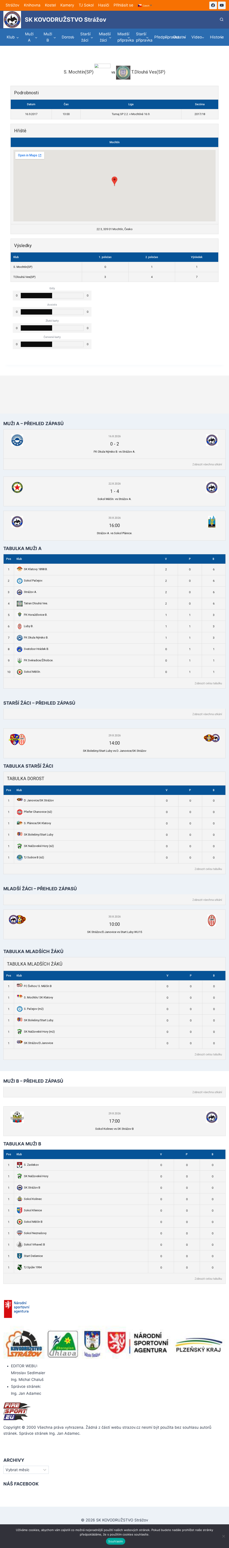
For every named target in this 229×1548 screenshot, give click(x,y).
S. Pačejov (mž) (34, 1008)
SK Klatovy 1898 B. (36, 569)
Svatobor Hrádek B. (36, 649)
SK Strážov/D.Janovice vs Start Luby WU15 (114, 932)
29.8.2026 (114, 735)
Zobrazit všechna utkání (207, 464)
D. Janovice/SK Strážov (39, 800)
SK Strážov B (32, 1187)
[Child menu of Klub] (12, 37)
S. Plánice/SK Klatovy (37, 823)
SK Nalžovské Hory (36, 1176)
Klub (19, 559)
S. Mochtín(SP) (22, 267)
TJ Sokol (86, 5)
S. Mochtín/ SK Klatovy (38, 997)
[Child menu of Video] (198, 37)
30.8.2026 (114, 517)
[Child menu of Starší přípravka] (142, 37)
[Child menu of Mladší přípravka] (123, 37)
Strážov (12, 5)
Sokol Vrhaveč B (34, 1244)
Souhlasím (115, 1541)
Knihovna (32, 5)
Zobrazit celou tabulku (208, 683)
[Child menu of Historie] (216, 37)
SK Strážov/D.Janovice (38, 1043)
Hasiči (103, 5)
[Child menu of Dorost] (68, 37)
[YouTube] (222, 5)
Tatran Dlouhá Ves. (36, 603)
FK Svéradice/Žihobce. (38, 660)
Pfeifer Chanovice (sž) (38, 811)
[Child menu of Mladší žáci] (105, 37)
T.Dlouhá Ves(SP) (24, 277)
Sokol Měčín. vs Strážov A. (114, 499)
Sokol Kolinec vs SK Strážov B (114, 1128)
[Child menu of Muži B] (49, 37)
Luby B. (28, 626)
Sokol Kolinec (33, 1199)
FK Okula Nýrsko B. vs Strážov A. (114, 451)
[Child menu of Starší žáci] (86, 37)
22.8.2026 (114, 483)
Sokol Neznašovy (35, 1233)
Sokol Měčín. (32, 671)
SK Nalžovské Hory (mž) (39, 1031)
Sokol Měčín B (33, 1221)
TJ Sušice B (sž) (34, 857)
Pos (8, 559)
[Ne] (223, 1536)
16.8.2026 (114, 436)
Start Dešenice (33, 1256)
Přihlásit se (123, 5)
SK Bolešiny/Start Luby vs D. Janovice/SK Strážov (114, 750)
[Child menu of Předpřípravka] (161, 37)
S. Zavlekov (31, 1164)
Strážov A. (30, 592)
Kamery (67, 5)
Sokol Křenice (33, 1210)
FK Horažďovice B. (35, 614)
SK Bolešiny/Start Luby (38, 834)
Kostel (50, 5)
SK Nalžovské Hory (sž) (39, 846)
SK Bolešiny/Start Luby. (39, 1020)
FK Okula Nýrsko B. (36, 637)
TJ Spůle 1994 (33, 1267)
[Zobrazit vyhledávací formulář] (222, 20)
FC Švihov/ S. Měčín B (38, 986)
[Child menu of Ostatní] (179, 37)
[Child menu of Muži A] (31, 37)
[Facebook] (213, 5)
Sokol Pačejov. (33, 580)
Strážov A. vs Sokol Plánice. (114, 533)
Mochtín (115, 142)
